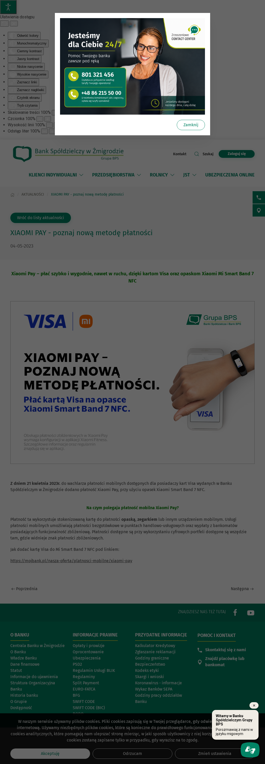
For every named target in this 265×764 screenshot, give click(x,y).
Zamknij (190, 124)
